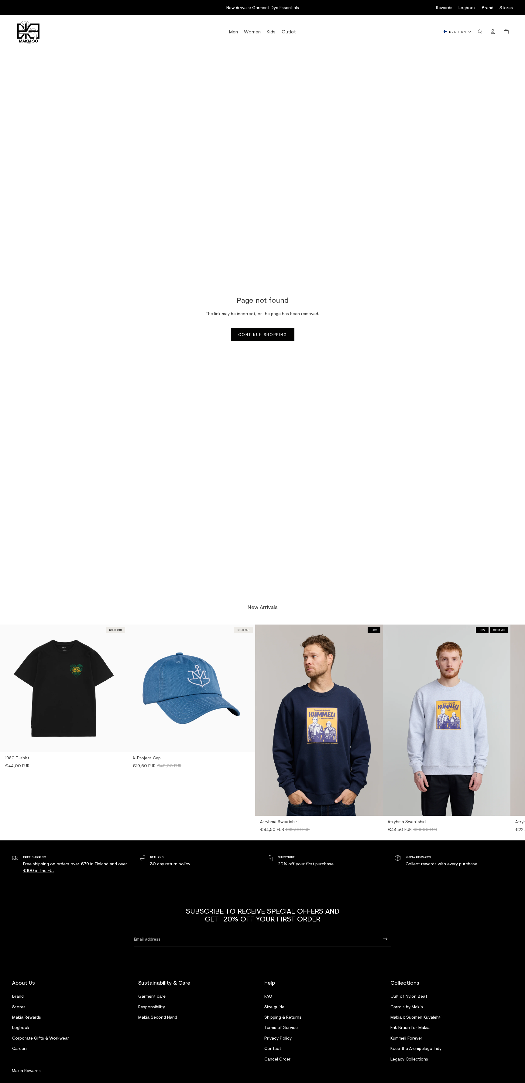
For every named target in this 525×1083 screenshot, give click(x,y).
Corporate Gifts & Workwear (40, 1038)
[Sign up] (385, 939)
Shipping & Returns (282, 1017)
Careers (20, 1048)
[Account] (492, 31)
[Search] (480, 31)
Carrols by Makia (406, 1006)
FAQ (268, 996)
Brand (487, 7)
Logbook (467, 7)
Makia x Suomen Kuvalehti (415, 1017)
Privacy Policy (278, 1038)
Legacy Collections (409, 1059)
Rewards (444, 7)
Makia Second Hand (157, 1017)
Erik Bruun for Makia (410, 1027)
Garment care (152, 996)
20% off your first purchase (306, 863)
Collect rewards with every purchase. (442, 863)
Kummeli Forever (406, 1038)
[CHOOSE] (373, 806)
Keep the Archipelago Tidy (415, 1048)
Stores (506, 7)
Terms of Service (281, 1027)
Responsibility (151, 1006)
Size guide (274, 1006)
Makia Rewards (26, 1017)
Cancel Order (277, 1059)
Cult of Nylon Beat (408, 996)
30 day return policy (170, 863)
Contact (272, 1048)
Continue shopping (262, 334)
